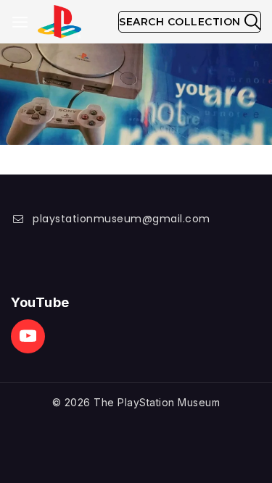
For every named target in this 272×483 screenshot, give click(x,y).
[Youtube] (28, 336)
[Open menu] (20, 22)
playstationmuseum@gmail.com (121, 218)
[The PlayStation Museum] (59, 22)
